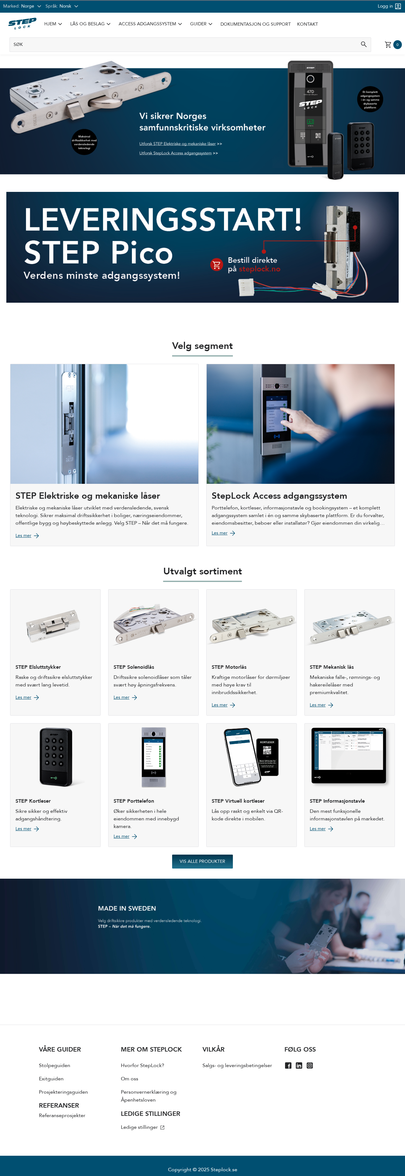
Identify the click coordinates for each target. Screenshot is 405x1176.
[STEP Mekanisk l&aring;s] (350, 652)
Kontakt (307, 24)
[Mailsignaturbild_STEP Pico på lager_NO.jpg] (202, 247)
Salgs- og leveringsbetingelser (237, 1065)
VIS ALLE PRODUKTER (202, 861)
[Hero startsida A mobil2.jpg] (202, 100)
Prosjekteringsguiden (63, 1092)
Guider (198, 24)
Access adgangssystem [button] (151, 24)
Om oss (129, 1079)
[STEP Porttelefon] (153, 785)
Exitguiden (51, 1079)
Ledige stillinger (140, 1127)
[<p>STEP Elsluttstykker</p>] (55, 652)
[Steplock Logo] (22, 24)
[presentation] (80, 1090)
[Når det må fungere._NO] (202, 164)
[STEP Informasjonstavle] (350, 785)
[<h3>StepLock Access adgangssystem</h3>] (301, 455)
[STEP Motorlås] (251, 652)
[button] (54, 24)
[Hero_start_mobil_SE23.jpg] (202, 926)
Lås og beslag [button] (91, 24)
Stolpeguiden (54, 1065)
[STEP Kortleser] (55, 785)
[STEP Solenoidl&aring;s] (153, 652)
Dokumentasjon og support (256, 24)
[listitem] (54, 24)
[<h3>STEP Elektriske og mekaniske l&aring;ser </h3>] (104, 455)
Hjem (50, 24)
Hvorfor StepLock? (142, 1065)
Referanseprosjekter (62, 1115)
